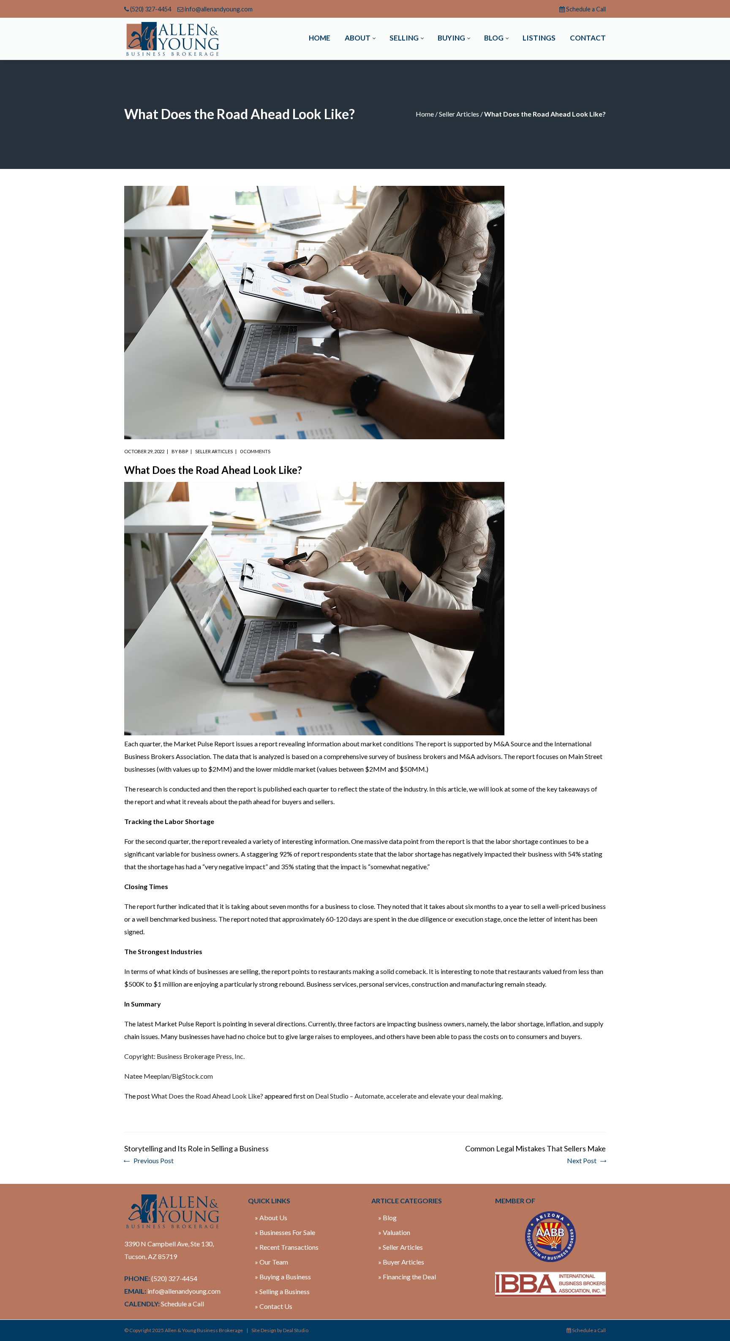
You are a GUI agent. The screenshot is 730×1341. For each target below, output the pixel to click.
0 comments (255, 451)
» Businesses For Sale (285, 1232)
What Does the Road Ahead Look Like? (207, 1096)
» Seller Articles (400, 1247)
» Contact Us (273, 1306)
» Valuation (394, 1232)
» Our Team (271, 1262)
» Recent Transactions (287, 1247)
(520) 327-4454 (150, 9)
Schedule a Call (586, 9)
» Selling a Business (282, 1291)
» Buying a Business (283, 1277)
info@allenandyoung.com (219, 9)
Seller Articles (459, 114)
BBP (183, 451)
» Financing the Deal (407, 1277)
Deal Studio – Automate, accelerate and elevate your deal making (408, 1096)
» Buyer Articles (401, 1262)
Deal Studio (295, 1330)
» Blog (387, 1217)
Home (425, 114)
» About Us (271, 1217)
